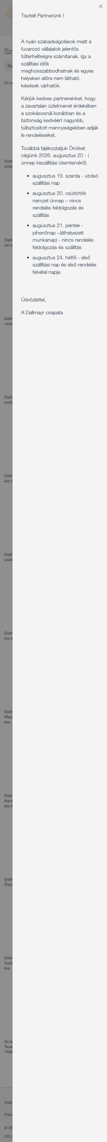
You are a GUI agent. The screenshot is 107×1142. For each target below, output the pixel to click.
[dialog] (60, 571)
